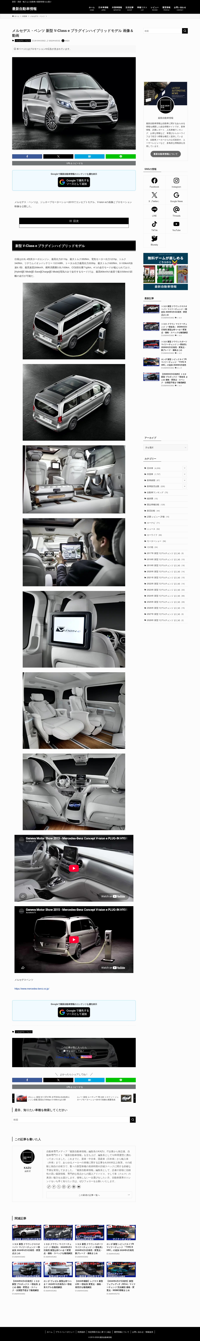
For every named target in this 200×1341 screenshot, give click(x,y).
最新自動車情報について (166, 153)
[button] (27, 156)
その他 (152, 546)
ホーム (50, 1331)
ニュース (153, 528)
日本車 (153, 468)
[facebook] (54, 1187)
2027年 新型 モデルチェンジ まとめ (165, 613)
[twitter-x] (59, 1187)
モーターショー (156, 540)
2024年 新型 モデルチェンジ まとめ (166, 595)
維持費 (152, 498)
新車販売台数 (156, 486)
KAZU (27, 1167)
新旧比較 (153, 510)
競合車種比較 (156, 504)
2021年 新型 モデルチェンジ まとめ (166, 577)
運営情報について (121, 1331)
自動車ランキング (157, 492)
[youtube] (79, 1187)
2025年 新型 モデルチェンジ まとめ (166, 601)
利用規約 (81, 1331)
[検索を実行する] (133, 1120)
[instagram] (64, 1187)
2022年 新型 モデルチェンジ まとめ (166, 583)
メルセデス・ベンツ (23, 40)
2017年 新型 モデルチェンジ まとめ (165, 553)
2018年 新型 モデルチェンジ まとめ (166, 559)
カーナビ (153, 522)
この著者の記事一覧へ (89, 1194)
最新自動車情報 (24, 8)
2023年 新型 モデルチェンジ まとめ (166, 589)
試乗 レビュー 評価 (158, 516)
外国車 (153, 474)
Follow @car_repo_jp (67, 1057)
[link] (49, 1187)
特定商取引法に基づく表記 (99, 1331)
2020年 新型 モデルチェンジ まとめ (166, 571)
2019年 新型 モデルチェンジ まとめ (166, 565)
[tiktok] (69, 1187)
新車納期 (153, 480)
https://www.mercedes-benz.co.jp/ (31, 988)
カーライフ (154, 534)
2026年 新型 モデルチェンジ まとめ (166, 607)
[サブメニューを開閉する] (185, 468)
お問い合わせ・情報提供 (142, 1331)
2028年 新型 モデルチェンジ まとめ (165, 620)
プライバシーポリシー (65, 1331)
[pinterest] (74, 1187)
